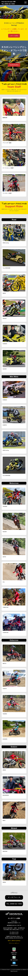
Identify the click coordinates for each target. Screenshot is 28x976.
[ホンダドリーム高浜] (10, 1)
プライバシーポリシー (14, 943)
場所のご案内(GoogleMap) (14, 940)
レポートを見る (14, 35)
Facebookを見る (14, 64)
